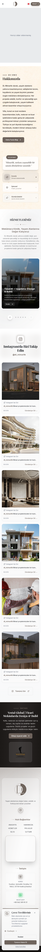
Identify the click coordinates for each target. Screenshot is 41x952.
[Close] (35, 912)
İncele (8, 304)
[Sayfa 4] (23, 317)
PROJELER (28, 828)
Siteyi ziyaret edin (19, 736)
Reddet (20, 937)
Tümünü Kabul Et (20, 942)
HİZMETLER (12, 828)
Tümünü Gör (20, 691)
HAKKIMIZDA (28, 825)
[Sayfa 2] (18, 317)
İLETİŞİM (28, 832)
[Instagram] (20, 810)
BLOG (12, 832)
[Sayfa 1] (15, 317)
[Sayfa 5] (25, 317)
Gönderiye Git (31, 411)
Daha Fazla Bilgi (21, 946)
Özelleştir (10, 931)
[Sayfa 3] (20, 317)
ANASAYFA (13, 825)
